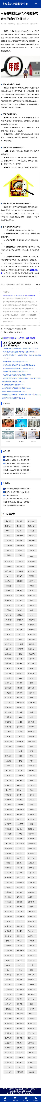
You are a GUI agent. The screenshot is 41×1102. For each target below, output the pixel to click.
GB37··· (31, 1053)
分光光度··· (20, 955)
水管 (31, 610)
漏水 (20, 970)
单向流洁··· (8, 897)
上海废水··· (8, 1043)
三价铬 (8, 761)
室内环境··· (8, 600)
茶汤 (31, 824)
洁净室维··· (8, 829)
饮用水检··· (31, 521)
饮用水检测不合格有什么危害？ (15, 505)
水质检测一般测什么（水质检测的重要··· (18, 460)
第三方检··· (31, 526)
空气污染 (20, 644)
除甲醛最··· (20, 780)
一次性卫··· (20, 722)
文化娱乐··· (8, 882)
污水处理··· (31, 766)
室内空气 (8, 960)
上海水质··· (8, 654)
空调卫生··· (20, 1053)
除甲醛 (8, 591)
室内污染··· (20, 843)
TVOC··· (20, 561)
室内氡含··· (8, 936)
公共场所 (8, 1072)
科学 (31, 717)
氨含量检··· (20, 858)
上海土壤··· (20, 1033)
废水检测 (8, 843)
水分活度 (8, 790)
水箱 (20, 736)
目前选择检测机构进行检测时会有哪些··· (18, 489)
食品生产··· (31, 1062)
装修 (31, 600)
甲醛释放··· (20, 591)
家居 (8, 629)
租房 (8, 668)
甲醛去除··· (31, 625)
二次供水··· (8, 550)
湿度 (31, 970)
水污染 (32, 531)
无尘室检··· (20, 989)
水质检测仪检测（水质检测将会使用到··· (18, 463)
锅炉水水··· (31, 1038)
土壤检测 (20, 775)
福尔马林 (8, 663)
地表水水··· (31, 931)
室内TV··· (20, 994)
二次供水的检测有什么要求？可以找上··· (18, 498)
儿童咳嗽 (32, 727)
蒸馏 (20, 678)
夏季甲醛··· (31, 663)
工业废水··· (20, 526)
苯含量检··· (8, 809)
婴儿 (31, 746)
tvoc (31, 615)
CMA (20, 625)
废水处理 (8, 770)
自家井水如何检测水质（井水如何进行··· (18, 473)
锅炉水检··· (8, 571)
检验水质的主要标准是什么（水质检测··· (18, 470)
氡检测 (20, 946)
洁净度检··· (8, 795)
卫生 (20, 1067)
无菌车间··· (8, 1038)
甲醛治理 (32, 644)
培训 (31, 761)
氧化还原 (32, 770)
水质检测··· (20, 521)
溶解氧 (32, 550)
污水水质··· (20, 868)
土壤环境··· (31, 775)
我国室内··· (31, 848)
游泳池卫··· (31, 921)
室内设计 (8, 839)
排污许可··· (20, 576)
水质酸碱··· (31, 814)
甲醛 (31, 545)
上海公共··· (20, 887)
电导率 (20, 550)
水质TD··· (32, 1014)
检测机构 (20, 741)
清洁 (31, 1067)
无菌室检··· (8, 892)
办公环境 (20, 824)
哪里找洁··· (20, 1062)
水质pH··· (32, 911)
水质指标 (32, 566)
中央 (8, 1067)
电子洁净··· (8, 999)
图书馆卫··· (31, 1043)
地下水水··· (20, 600)
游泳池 (8, 555)
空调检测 (32, 809)
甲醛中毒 (32, 639)
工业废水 (20, 581)
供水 (8, 736)
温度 (20, 834)
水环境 (20, 605)
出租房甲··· (8, 824)
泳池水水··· (20, 707)
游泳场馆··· (20, 892)
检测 (20, 751)
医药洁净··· (20, 907)
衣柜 (31, 678)
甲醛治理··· (20, 999)
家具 (8, 605)
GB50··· (8, 921)
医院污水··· (20, 979)
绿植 (20, 756)
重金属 (8, 586)
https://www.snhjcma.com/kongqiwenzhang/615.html (19, 295)
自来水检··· (20, 819)
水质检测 (8, 521)
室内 (8, 766)
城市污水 (32, 581)
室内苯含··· (8, 994)
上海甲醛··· (8, 566)
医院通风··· (8, 1033)
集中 (8, 970)
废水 (8, 634)
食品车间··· (20, 897)
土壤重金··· (8, 989)
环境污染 (20, 571)
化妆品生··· (31, 897)
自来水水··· (20, 936)
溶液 (8, 678)
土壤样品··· (8, 1004)
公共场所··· (20, 595)
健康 (31, 712)
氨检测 (8, 946)
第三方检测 (20, 284)
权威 (31, 707)
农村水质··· (8, 950)
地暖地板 (8, 673)
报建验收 (32, 1072)
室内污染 (8, 625)
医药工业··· (31, 1057)
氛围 (20, 766)
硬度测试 (32, 620)
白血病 (32, 586)
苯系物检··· (31, 853)
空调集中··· (20, 1028)
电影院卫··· (31, 800)
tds (20, 586)
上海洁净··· (20, 795)
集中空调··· (20, 814)
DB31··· (8, 531)
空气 (20, 761)
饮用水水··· (31, 571)
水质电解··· (8, 659)
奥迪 (20, 639)
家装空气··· (20, 975)
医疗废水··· (8, 800)
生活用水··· (31, 989)
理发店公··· (20, 683)
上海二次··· (31, 873)
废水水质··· (31, 1023)
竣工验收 (8, 746)
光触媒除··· (20, 702)
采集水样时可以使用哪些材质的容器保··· (18, 466)
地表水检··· (8, 615)
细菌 (31, 780)
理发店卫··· (8, 785)
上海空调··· (20, 1018)
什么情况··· (8, 741)
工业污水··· (8, 526)
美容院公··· (8, 683)
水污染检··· (20, 790)
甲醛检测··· (31, 673)
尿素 (20, 555)
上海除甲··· (31, 659)
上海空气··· (20, 673)
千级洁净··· (31, 1009)
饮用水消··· (31, 979)
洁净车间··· (31, 916)
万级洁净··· (8, 873)
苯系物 (20, 732)
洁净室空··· (31, 1028)
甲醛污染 (20, 1014)
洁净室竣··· (31, 834)
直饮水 (32, 790)
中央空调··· (8, 814)
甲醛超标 (32, 540)
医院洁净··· (8, 911)
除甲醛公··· (31, 785)
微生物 (20, 770)
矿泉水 (8, 610)
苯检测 (32, 941)
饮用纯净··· (20, 663)
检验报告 (32, 629)
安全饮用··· (20, 531)
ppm (31, 556)
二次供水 (20, 615)
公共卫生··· (8, 595)
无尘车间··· (8, 887)
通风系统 (20, 1072)
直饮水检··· (20, 916)
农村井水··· (8, 581)
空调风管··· (8, 955)
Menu (36, 4)
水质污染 (8, 941)
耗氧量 (20, 668)
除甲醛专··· (20, 629)
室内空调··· (20, 926)
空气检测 (8, 540)
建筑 (8, 536)
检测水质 (8, 620)
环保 (31, 756)
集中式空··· (8, 1048)
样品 (31, 751)
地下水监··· (20, 659)
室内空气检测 (10, 284)
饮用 (31, 698)
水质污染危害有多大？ (12, 495)
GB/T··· (8, 576)
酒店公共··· (31, 829)
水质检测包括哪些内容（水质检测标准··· (18, 457)
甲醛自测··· (20, 545)
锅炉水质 (8, 649)
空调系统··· (8, 877)
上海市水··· (31, 936)
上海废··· (32, 907)
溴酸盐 (32, 605)
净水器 (8, 693)
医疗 (31, 683)
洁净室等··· (20, 882)
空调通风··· (8, 717)
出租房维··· (8, 545)
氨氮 (20, 717)
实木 (8, 751)
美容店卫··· (20, 785)
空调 (31, 965)
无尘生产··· (8, 1053)
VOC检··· (8, 863)
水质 (8, 702)
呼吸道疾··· (20, 610)
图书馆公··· (31, 868)
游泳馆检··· (31, 595)
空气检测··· (8, 756)
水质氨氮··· (31, 882)
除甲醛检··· (31, 732)
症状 (31, 668)
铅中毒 (32, 795)
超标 (31, 805)
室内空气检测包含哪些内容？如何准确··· (18, 502)
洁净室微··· (31, 1048)
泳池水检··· (8, 707)
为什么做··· (20, 1009)
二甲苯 (8, 732)
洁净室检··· (31, 649)
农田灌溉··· (20, 712)
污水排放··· (20, 960)
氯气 (31, 591)
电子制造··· (20, 873)
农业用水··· (8, 926)
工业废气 (32, 654)
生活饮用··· (8, 1057)
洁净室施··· (8, 1062)
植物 (20, 654)
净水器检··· (20, 727)
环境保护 (32, 576)
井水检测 (20, 620)
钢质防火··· (20, 863)
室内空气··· (8, 561)
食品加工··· (20, 1043)
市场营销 (20, 805)
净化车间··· (20, 950)
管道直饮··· (31, 843)
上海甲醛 (32, 736)
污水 (20, 634)
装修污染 (32, 693)
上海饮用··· (31, 946)
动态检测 (20, 1057)
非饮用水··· (20, 540)
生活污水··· (31, 887)
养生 (20, 848)
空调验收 (32, 984)
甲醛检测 (28, 284)
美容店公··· (8, 848)
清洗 (31, 1004)
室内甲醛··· (31, 561)
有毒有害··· (8, 722)
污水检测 (32, 536)
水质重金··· (20, 566)
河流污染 (8, 979)
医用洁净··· (31, 1033)
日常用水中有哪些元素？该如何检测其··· (18, 492)
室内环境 (20, 649)
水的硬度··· (8, 698)
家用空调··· (8, 1028)
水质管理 (8, 1009)
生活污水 (20, 746)
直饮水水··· (20, 839)
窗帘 (8, 775)
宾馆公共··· (8, 834)
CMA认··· (32, 950)
